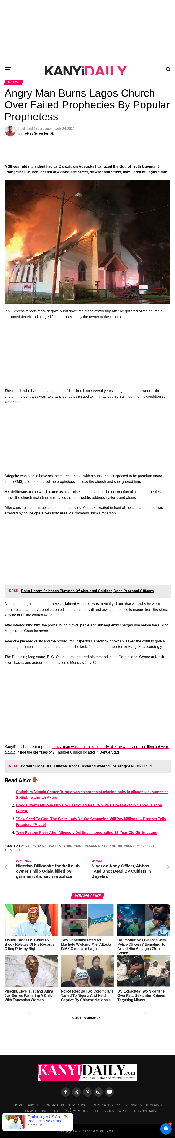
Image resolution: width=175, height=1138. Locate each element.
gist (79, 846)
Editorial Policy (105, 1105)
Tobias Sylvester (35, 133)
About (33, 1105)
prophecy (146, 846)
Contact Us (53, 1105)
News (130, 846)
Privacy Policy (75, 1111)
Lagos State (97, 846)
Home (18, 1105)
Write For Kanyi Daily (137, 1111)
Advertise (77, 1105)
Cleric (56, 846)
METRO (116, 846)
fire (68, 846)
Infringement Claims (143, 1105)
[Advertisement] (87, 32)
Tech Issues (103, 1111)
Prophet (13, 850)
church (41, 846)
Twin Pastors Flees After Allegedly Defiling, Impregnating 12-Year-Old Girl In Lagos (86, 833)
